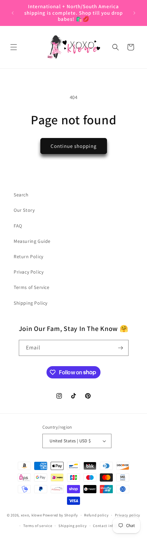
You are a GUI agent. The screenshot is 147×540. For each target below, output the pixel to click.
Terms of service (37, 525)
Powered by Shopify (60, 515)
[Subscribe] (120, 348)
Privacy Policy (28, 272)
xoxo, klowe (31, 515)
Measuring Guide (32, 241)
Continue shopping (74, 146)
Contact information (111, 525)
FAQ (18, 226)
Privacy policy (127, 515)
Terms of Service (32, 287)
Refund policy (96, 515)
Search (21, 195)
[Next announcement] (134, 12)
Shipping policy (72, 525)
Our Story (24, 210)
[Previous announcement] (12, 12)
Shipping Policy (31, 303)
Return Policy (28, 256)
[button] (13, 47)
